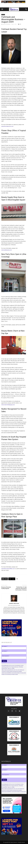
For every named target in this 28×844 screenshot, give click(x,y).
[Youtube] (19, 711)
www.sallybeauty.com (6, 250)
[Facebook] (8, 711)
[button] (2, 9)
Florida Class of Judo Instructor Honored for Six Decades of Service (21, 588)
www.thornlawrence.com (7, 126)
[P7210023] (13, 212)
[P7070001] (13, 276)
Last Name (4, 651)
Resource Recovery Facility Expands (6, 587)
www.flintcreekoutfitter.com (8, 568)
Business (6, 12)
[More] (17, 579)
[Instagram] (12, 711)
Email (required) (5, 655)
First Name (4, 646)
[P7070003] (13, 529)
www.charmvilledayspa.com (8, 404)
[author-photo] (14, 601)
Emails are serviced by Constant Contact (10, 674)
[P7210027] (13, 346)
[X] (15, 711)
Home (2, 12)
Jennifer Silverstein (6, 24)
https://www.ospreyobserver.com (14, 605)
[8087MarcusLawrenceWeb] (11, 49)
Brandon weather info (11, 688)
